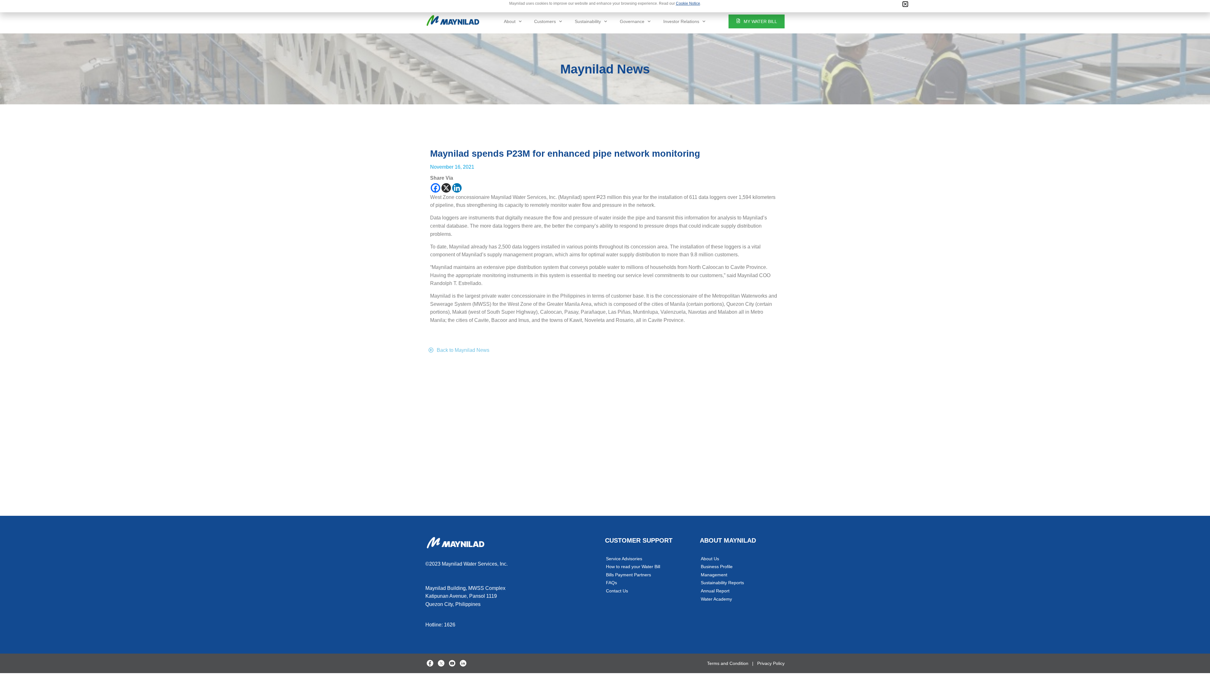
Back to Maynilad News (463, 350)
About (510, 21)
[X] (446, 188)
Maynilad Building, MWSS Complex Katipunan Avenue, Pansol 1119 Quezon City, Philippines (465, 596)
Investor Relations (681, 21)
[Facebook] (435, 188)
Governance (632, 21)
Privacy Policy (771, 663)
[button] (905, 4)
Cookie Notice (688, 3)
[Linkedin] (457, 188)
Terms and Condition (727, 663)
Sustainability (588, 21)
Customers (545, 21)
